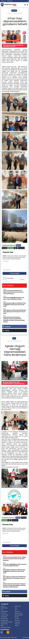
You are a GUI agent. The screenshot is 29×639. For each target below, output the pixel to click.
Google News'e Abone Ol (8, 245)
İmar (14, 338)
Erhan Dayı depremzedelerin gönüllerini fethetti (13, 45)
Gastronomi (3, 613)
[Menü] (25, 5)
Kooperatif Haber (4, 620)
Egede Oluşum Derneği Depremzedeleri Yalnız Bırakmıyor (13, 383)
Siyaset (16, 625)
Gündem (14, 10)
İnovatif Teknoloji (4, 615)
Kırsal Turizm (18, 606)
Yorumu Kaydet (14, 273)
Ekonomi (17, 616)
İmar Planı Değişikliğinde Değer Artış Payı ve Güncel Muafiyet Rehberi (13, 298)
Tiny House (17, 611)
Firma (2, 609)
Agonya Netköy (4, 623)
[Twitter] (4, 632)
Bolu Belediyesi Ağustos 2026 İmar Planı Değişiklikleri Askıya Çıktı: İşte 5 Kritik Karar (14, 304)
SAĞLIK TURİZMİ (4, 608)
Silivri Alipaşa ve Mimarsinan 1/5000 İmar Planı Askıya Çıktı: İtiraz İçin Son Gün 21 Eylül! (14, 311)
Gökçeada (17, 623)
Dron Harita (17, 620)
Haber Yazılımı (26, 637)
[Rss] (8, 632)
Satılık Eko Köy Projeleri (6, 627)
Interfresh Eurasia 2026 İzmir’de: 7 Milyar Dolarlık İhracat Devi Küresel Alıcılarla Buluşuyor (13, 292)
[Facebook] (1, 632)
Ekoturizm (3, 606)
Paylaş (19, 245)
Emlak (2, 625)
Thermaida (17, 622)
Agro (16, 609)
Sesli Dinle (21, 248)
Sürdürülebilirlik (4, 611)
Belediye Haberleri (19, 615)
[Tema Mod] (27, 5)
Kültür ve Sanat (4, 618)
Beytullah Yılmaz (18, 613)
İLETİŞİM (10, 1)
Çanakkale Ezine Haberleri (6, 622)
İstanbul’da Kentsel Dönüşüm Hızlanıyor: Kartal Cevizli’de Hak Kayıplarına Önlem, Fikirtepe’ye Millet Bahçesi (14, 319)
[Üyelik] (28, 1)
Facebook (7, 326)
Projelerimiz (3, 1)
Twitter (7, 330)
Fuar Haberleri (4, 616)
